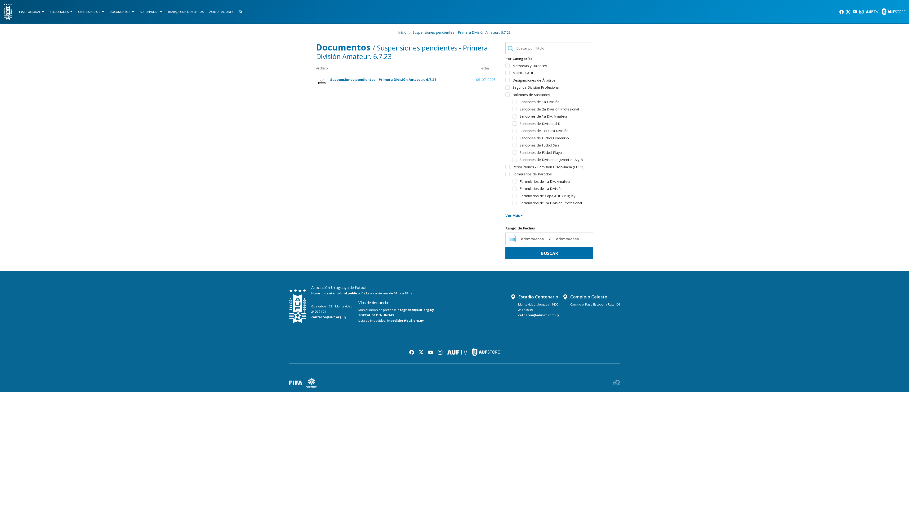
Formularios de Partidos (532, 174)
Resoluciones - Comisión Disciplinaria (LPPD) (548, 167)
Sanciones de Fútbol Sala (539, 145)
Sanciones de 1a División (539, 101)
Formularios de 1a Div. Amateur (545, 181)
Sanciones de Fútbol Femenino (544, 138)
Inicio (402, 32)
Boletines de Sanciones (531, 94)
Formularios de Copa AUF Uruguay (547, 195)
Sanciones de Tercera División (544, 130)
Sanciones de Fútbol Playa (541, 152)
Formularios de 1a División (541, 188)
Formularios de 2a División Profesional (551, 203)
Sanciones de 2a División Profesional (549, 109)
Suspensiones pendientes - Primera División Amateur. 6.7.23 (462, 32)
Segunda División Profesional (535, 87)
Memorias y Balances (529, 65)
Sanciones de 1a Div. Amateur (544, 116)
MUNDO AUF (523, 72)
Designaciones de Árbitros (534, 80)
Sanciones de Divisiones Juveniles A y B (551, 159)
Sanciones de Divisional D (540, 123)
